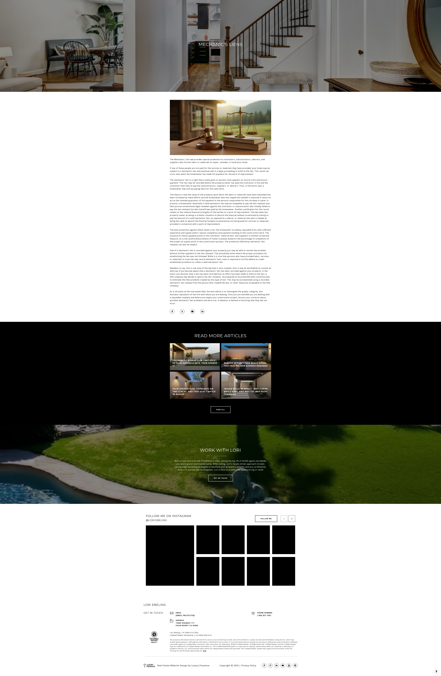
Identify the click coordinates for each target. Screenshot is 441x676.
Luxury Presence (200, 665)
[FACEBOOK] (264, 665)
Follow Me (266, 519)
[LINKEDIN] (276, 665)
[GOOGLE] (295, 665)
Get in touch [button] (220, 478)
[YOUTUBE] (282, 665)
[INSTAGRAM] (270, 665)
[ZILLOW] (289, 665)
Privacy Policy (248, 665)
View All (220, 409)
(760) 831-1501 (264, 615)
